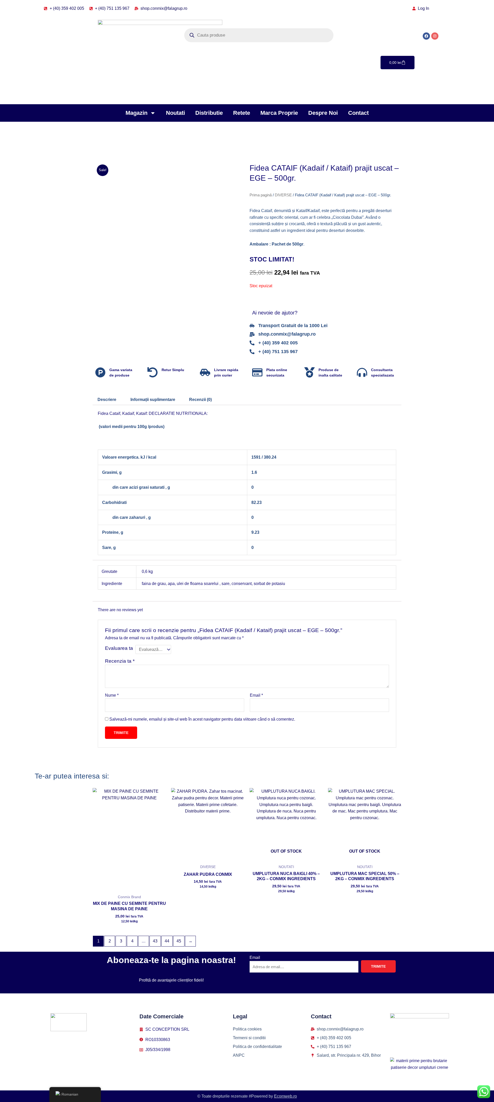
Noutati (175, 113)
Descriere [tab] (107, 399)
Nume (112, 695)
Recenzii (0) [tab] (200, 399)
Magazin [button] (136, 113)
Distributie (209, 113)
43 (155, 941)
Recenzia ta (120, 661)
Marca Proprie (279, 113)
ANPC (239, 1055)
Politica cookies (247, 1029)
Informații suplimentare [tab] (152, 399)
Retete (241, 113)
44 (167, 941)
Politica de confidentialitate (257, 1046)
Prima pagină (261, 195)
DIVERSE (283, 195)
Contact (358, 113)
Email (256, 695)
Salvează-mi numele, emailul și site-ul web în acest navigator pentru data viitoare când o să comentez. (202, 719)
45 (179, 941)
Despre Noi (323, 113)
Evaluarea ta (119, 648)
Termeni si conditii (249, 1038)
